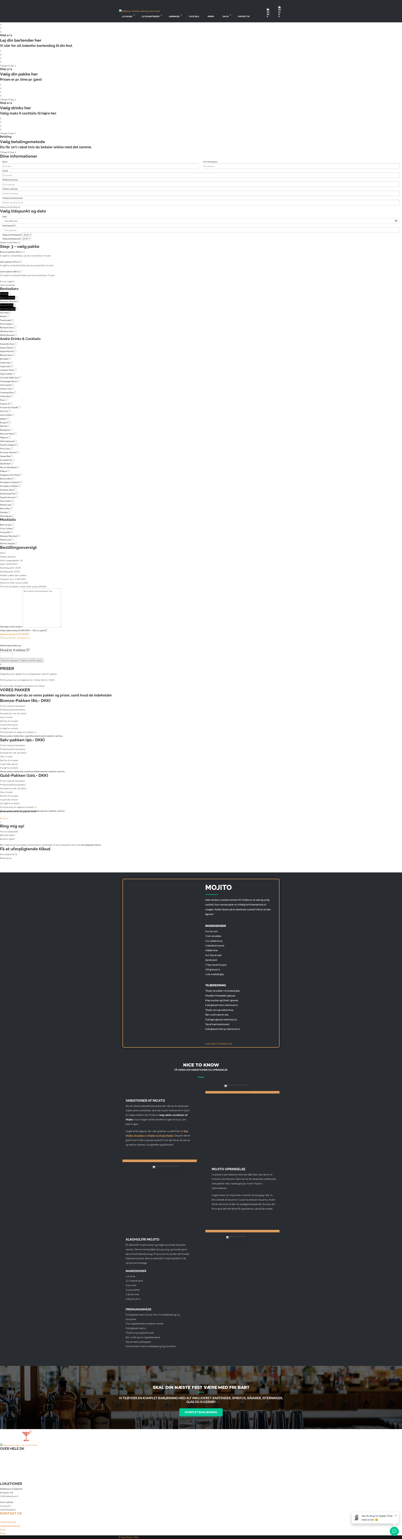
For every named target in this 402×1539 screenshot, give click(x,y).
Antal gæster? (9, 225)
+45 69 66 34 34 (8, 1522)
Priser (211, 16)
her (36, 732)
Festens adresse (10, 188)
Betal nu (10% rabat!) (32, 660)
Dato (4, 216)
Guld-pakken (10, 271)
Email (5, 170)
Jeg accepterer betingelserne (16, 637)
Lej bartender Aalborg (10, 1468)
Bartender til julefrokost (12, 1461)
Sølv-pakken (9, 261)
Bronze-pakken (11, 251)
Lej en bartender (150, 16)
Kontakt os (244, 16)
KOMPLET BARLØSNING (201, 1412)
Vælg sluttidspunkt (11, 238)
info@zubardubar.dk (10, 1526)
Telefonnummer (10, 179)
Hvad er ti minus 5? (15, 650)
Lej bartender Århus (9, 1472)
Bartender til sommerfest (12, 1465)
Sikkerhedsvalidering (10, 645)
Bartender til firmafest (11, 1457)
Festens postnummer (12, 198)
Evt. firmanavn (210, 161)
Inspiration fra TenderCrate (218, 1043)
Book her (4, 818)
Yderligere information (11, 626)
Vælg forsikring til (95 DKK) (13, 634)
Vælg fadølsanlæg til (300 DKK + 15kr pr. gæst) (23, 630)
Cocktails (194, 16)
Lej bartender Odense (10, 1480)
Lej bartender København (12, 1476)
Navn (5, 161)
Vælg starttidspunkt (12, 234)
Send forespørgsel (10, 660)
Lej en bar (127, 16)
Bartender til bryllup (10, 1453)
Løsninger (174, 16)
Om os (225, 16)
